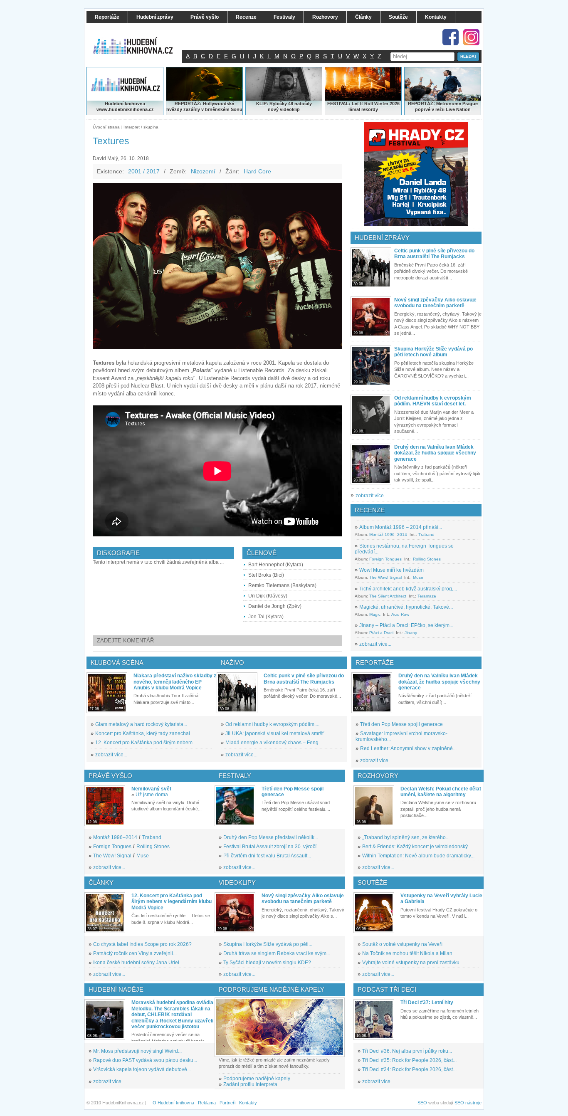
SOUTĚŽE (372, 882)
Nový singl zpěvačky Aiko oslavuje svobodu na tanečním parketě (435, 303)
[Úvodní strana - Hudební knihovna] (138, 40)
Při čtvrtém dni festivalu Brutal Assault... (267, 856)
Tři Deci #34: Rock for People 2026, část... (409, 1069)
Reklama (207, 1102)
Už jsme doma (152, 794)
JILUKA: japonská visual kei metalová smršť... (276, 733)
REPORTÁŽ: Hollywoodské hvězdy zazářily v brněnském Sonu (204, 106)
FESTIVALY (235, 775)
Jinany (411, 632)
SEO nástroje (468, 1102)
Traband (426, 534)
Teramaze (426, 596)
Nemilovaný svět (151, 789)
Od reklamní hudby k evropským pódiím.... (272, 724)
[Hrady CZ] (416, 174)
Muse (418, 577)
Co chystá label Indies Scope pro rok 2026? (142, 944)
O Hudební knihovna (173, 1102)
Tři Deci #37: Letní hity (426, 1002)
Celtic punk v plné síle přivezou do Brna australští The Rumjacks (434, 253)
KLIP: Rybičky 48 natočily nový (284, 106)
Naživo (232, 662)
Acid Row (400, 614)
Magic (374, 614)
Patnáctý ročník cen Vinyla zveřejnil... (135, 953)
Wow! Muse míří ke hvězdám (391, 570)
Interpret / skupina (140, 127)
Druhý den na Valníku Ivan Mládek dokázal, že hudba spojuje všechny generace (435, 453)
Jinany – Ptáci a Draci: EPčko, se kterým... (406, 625)
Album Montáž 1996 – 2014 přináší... (400, 527)
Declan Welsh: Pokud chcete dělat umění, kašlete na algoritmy (440, 791)
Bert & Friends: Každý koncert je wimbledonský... (417, 846)
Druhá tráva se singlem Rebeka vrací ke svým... (276, 953)
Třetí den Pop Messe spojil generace (401, 724)
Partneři (227, 1102)
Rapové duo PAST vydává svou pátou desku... (145, 1060)
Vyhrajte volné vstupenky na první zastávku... (412, 962)
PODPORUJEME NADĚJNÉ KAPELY (271, 989)
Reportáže (375, 662)
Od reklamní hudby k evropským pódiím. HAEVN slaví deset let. (432, 401)
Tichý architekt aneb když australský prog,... (408, 589)
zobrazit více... (372, 496)
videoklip (290, 109)
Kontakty (248, 1102)
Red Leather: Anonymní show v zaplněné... (408, 748)
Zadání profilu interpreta (250, 1084)
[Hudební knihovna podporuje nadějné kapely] (279, 1027)
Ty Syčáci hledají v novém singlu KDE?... (269, 962)
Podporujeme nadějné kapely (256, 1078)
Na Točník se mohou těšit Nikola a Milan (407, 953)
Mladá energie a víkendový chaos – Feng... (273, 743)
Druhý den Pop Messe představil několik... (270, 837)
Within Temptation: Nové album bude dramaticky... (418, 856)
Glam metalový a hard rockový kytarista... (141, 724)
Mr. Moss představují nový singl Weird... (137, 1051)
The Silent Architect (387, 596)
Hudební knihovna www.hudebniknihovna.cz (125, 106)
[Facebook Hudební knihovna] (450, 37)
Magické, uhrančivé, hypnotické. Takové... (406, 607)
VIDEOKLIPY (237, 882)
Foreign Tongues (385, 559)
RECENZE (370, 510)
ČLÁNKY (101, 882)
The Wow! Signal (385, 577)
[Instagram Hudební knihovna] (471, 37)
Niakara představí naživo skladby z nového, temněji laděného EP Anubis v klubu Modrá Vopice (174, 682)
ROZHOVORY (378, 775)
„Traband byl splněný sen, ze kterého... (405, 837)
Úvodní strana (106, 127)
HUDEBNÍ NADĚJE (116, 989)
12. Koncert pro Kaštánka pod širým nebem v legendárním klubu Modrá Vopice (171, 902)
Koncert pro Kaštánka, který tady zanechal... (144, 733)
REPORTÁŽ (420, 103)
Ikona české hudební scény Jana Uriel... (138, 962)
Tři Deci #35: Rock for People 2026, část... (409, 1060)
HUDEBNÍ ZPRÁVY (382, 237)
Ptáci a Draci (381, 632)
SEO (422, 1102)
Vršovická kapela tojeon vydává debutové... (142, 1069)
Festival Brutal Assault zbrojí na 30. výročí (269, 846)
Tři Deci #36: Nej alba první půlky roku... (407, 1051)
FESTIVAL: (339, 103)
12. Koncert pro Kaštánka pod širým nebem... (145, 743)
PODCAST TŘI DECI (387, 989)
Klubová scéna (117, 662)
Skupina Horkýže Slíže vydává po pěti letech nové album (433, 352)
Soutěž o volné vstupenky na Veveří (402, 944)
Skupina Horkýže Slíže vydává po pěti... (267, 944)
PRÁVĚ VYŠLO (110, 775)
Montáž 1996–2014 (388, 534)
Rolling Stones (427, 559)
